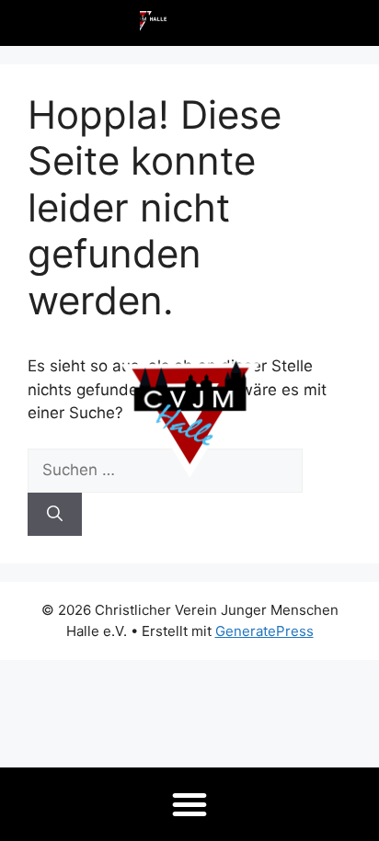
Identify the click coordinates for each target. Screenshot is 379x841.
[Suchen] (55, 515)
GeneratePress (264, 631)
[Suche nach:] (165, 469)
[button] (189, 804)
